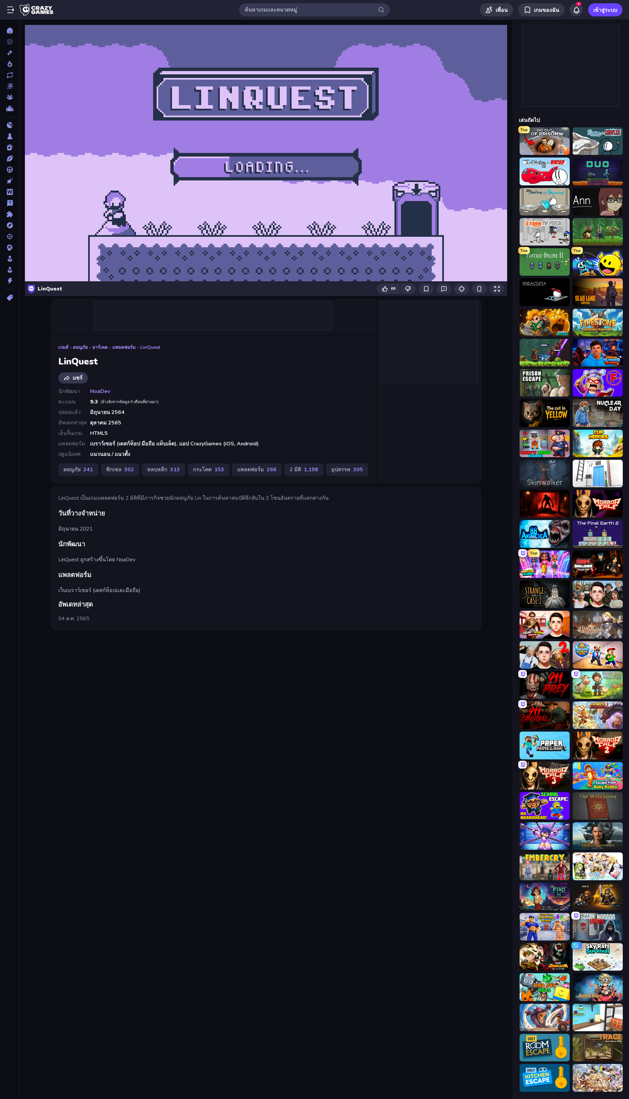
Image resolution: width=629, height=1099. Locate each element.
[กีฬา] (9, 158)
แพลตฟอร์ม (124, 347)
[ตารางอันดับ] (9, 108)
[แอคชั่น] (9, 281)
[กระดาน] (9, 136)
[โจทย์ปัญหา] (9, 203)
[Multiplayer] (9, 97)
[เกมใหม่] (9, 52)
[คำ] (9, 191)
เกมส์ (63, 347)
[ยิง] (9, 236)
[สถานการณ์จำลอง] (9, 258)
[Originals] (9, 86)
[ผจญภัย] (9, 225)
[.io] (9, 125)
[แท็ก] (9, 297)
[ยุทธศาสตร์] (9, 247)
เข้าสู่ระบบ (605, 10)
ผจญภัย (80, 347)
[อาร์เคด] (9, 269)
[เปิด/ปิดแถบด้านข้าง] (10, 10)
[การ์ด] (9, 147)
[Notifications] (576, 9)
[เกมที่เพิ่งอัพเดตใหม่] (9, 75)
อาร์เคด (100, 347)
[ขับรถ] (9, 169)
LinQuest (150, 347)
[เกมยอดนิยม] (9, 63)
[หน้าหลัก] (9, 30)
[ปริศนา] (9, 214)
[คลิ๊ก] (9, 180)
